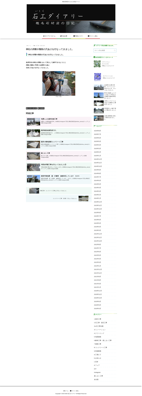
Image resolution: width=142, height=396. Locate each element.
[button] (114, 50)
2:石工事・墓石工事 (32, 108)
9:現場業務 (41, 108)
